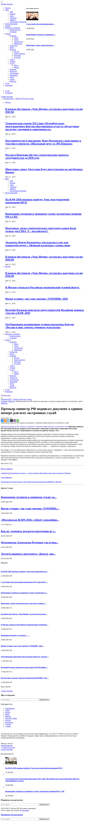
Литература (18, 42)
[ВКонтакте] (2, 420)
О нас (7, 83)
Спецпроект (14, 73)
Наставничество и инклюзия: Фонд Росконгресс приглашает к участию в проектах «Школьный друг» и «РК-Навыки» (43, 142)
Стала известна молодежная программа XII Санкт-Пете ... (24, 582)
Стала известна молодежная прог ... (40, 24)
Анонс (12, 79)
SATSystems (24, 810)
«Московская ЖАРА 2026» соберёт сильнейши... (30, 519)
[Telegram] (8, 420)
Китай (7, 712)
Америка (13, 18)
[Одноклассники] (5, 420)
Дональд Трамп (11, 718)
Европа (12, 14)
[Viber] (14, 420)
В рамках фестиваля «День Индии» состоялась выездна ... (24, 614)
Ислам (16, 52)
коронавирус (10, 708)
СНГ (11, 12)
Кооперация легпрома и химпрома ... (41, 35)
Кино (16, 38)
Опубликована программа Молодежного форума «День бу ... (25, 657)
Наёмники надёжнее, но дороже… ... (15, 635)
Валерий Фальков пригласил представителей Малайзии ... (24, 667)
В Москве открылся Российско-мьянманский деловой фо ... (24, 625)
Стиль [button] (12, 370)
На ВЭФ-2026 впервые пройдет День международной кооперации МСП (33, 768)
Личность (13, 71)
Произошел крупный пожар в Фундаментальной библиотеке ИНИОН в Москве (31, 482)
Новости (13, 81)
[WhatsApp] (17, 420)
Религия (13, 50)
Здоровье (13, 32)
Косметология (15, 30)
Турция (8, 724)
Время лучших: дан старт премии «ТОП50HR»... (30, 508)
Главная (4, 401)
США (7, 710)
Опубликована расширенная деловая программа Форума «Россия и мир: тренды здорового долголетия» (39, 326)
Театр (16, 40)
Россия (8, 8)
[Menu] (2, 99)
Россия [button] (8, 102)
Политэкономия (11, 24)
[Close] (2, 2)
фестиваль (9, 722)
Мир (7, 10)
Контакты (9, 85)
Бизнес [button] (8, 266)
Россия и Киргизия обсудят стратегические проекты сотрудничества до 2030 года (37, 156)
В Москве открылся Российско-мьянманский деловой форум (42, 287)
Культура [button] (13, 342)
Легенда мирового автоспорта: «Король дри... (28, 553)
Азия (12, 16)
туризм (8, 726)
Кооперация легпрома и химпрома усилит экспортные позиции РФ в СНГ (35, 791)
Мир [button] (7, 179)
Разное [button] (7, 340)
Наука (12, 48)
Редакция (8, 93)
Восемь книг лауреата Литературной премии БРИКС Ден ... (25, 678)
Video (12, 77)
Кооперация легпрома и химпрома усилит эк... (29, 497)
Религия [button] (13, 356)
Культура (13, 36)
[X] (11, 420)
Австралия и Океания (18, 22)
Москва (8, 716)
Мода (16, 65)
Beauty (16, 67)
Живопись (18, 44)
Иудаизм (17, 55)
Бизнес (8, 26)
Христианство (19, 53)
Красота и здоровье (12, 28)
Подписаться (6, 395)
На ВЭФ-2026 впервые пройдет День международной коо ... (24, 571)
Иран (7, 714)
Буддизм (17, 57)
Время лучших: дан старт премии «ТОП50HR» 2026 (36, 298)
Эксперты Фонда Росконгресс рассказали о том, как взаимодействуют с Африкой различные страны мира (37, 244)
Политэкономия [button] (11, 193)
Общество (13, 46)
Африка (13, 20)
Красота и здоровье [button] (12, 334)
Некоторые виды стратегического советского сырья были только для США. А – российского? (40, 230)
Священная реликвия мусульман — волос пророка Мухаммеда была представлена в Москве (36, 473)
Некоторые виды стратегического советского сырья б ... (23, 603)
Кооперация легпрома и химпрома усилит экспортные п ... (24, 593)
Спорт (12, 59)
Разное (7, 34)
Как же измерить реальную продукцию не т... (28, 531)
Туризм (12, 61)
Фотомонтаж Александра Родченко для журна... (29, 542)
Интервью (13, 75)
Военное (13, 69)
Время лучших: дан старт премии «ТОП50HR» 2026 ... (22, 646)
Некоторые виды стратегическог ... (40, 45)
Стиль (12, 63)
